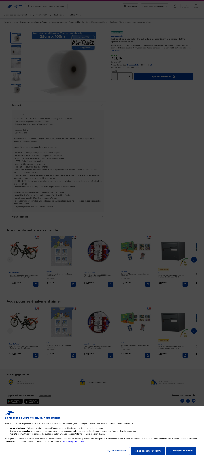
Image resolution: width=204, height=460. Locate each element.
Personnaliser (118, 451)
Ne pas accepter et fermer (148, 451)
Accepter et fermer (182, 451)
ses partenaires (48, 423)
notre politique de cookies (73, 441)
